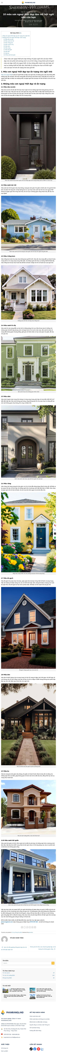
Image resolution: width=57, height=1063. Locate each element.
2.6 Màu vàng (7, 48)
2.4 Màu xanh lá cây (9, 44)
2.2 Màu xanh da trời (9, 41)
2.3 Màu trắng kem (8, 42)
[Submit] (53, 963)
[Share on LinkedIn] (35, 927)
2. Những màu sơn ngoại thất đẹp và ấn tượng (14, 37)
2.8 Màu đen (7, 51)
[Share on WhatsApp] (22, 927)
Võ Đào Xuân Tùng (37, 20)
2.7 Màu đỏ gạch (8, 49)
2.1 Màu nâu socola (8, 39)
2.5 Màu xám (7, 46)
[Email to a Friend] (30, 927)
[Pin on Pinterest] (32, 927)
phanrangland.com (7, 922)
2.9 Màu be (6, 53)
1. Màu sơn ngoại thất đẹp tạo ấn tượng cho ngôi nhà (16, 35)
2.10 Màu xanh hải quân (9, 55)
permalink (31, 932)
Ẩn (20, 33)
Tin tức (23, 12)
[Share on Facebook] (24, 927)
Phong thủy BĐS (31, 12)
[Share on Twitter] (27, 927)
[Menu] (2, 2)
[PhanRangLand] (28, 2)
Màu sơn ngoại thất (6, 74)
